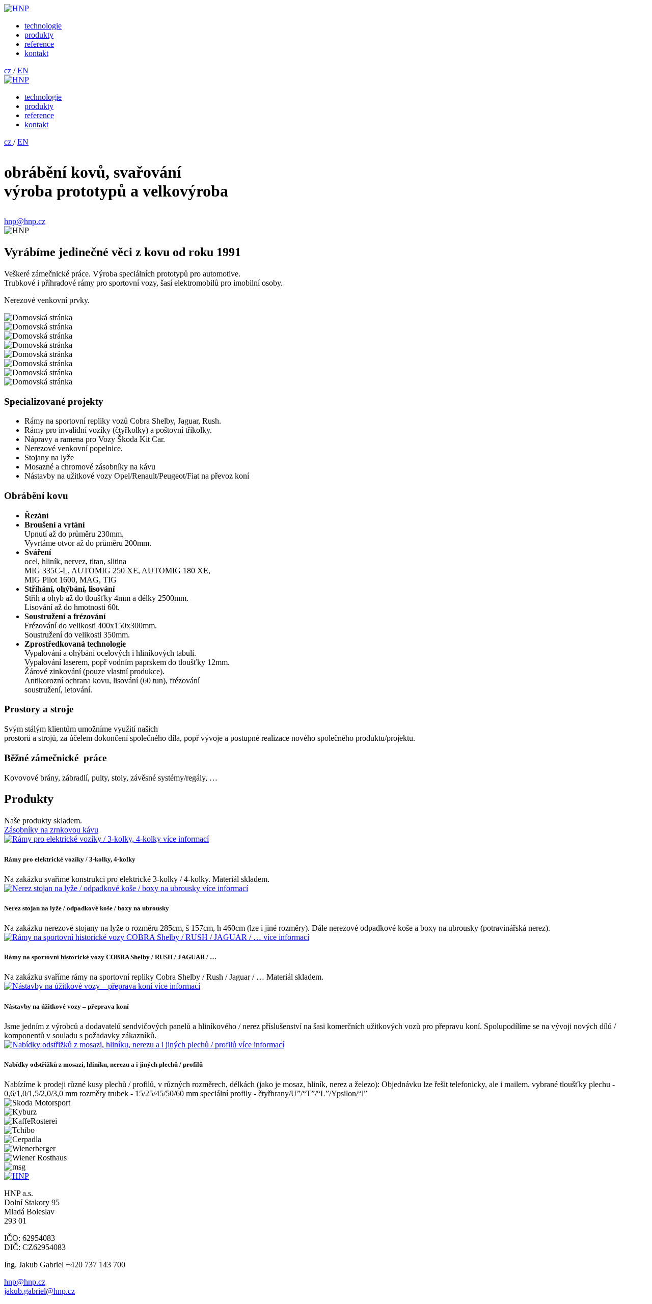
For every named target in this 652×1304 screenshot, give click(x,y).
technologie (43, 25)
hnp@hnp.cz (24, 221)
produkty (38, 35)
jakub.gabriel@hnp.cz (39, 1291)
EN (23, 70)
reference (39, 44)
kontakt (36, 53)
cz (8, 70)
